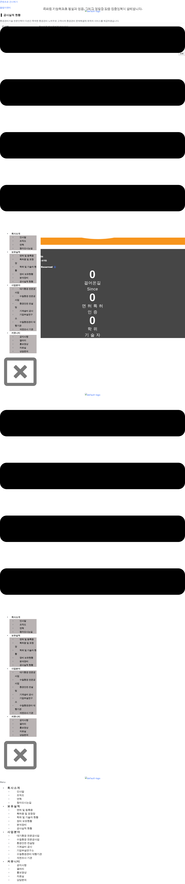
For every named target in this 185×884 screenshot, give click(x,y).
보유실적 (16, 252)
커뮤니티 (16, 333)
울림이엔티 (5, 7)
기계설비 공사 (26, 311)
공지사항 (24, 337)
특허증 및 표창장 (24, 261)
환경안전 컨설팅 (24, 305)
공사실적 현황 (26, 281)
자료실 (23, 348)
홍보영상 (24, 344)
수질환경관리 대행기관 (25, 324)
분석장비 (24, 278)
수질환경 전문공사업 (25, 298)
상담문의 (24, 351)
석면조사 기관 (26, 329)
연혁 (22, 245)
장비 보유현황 (26, 274)
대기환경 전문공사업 (25, 291)
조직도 (23, 241)
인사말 (23, 237)
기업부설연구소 (24, 316)
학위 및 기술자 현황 (25, 269)
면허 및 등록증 (27, 256)
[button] (92, 782)
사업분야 (16, 285)
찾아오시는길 (26, 248)
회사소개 (16, 233)
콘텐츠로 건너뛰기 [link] (9, 2)
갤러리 (23, 340)
